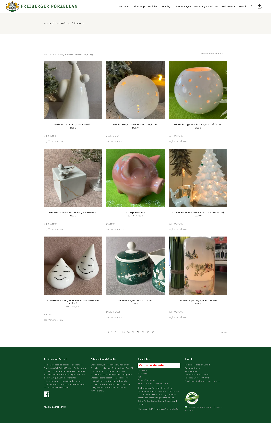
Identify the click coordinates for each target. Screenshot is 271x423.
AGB (139, 376)
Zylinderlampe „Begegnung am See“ (198, 300)
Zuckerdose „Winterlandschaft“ (135, 300)
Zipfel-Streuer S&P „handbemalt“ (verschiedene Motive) (73, 302)
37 (143, 332)
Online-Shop (62, 23)
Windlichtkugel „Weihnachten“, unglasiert (135, 124)
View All (224, 332)
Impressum (143, 370)
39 (153, 332)
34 (128, 332)
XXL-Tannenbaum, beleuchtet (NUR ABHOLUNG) (198, 212)
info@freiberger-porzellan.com (205, 381)
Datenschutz (143, 373)
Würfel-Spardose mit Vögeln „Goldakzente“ (73, 212)
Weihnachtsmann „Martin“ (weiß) (73, 124)
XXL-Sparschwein (135, 212)
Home (47, 23)
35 (133, 332)
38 (148, 332)
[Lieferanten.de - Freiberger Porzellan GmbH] (206, 410)
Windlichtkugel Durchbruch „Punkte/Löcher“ (198, 124)
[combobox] (212, 54)
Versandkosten (55, 141)
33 (123, 332)
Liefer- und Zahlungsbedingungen (153, 383)
